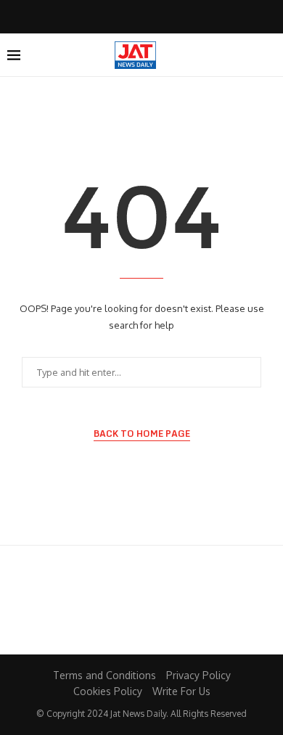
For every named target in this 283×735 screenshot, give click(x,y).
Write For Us (181, 691)
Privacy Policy (198, 675)
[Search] (268, 55)
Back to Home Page (142, 433)
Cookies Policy (107, 691)
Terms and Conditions (104, 675)
